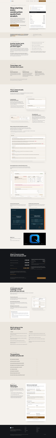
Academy (37, 429)
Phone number (28, 413)
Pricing (25, 429)
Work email (28, 408)
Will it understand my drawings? (14, 359)
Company (37, 405)
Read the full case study (13, 274)
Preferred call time (38, 413)
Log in (25, 431)
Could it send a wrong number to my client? (16, 367)
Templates (37, 430)
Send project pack (35, 417)
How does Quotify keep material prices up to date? (17, 363)
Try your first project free (14, 25)
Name (27, 405)
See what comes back (23, 25)
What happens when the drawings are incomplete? (17, 365)
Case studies (26, 430)
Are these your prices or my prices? (15, 361)
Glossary (37, 431)
